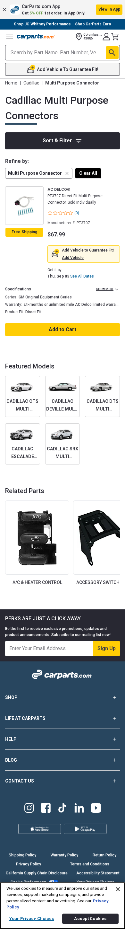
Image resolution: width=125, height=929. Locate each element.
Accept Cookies (90, 918)
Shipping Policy (22, 855)
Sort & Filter (57, 140)
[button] (62, 9)
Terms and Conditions (89, 864)
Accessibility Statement (98, 873)
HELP (11, 739)
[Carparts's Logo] (36, 36)
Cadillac (31, 82)
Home (11, 82)
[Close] (118, 889)
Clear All (88, 173)
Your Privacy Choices (31, 918)
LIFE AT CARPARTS (25, 718)
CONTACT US (19, 780)
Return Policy (104, 855)
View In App (109, 9)
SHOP (11, 697)
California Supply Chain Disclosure (37, 873)
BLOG (11, 760)
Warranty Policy (64, 855)
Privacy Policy (28, 864)
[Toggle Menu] (9, 36)
